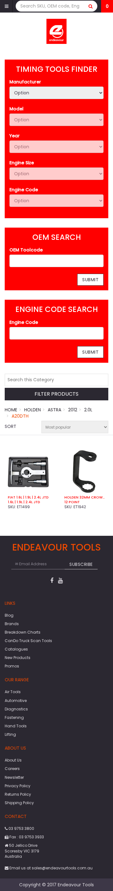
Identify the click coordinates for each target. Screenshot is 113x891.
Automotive (16, 700)
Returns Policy (18, 794)
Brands (12, 623)
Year (14, 136)
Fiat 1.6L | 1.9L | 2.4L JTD (28, 497)
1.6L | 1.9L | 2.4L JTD (24, 502)
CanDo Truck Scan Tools (28, 640)
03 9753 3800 (21, 828)
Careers (12, 768)
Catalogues (16, 649)
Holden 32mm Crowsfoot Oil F (84, 497)
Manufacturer (25, 82)
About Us (13, 760)
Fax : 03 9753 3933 (26, 837)
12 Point (72, 502)
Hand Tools (16, 726)
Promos (12, 666)
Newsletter (14, 777)
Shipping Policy (19, 802)
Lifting (10, 734)
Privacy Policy (17, 785)
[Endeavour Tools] (56, 31)
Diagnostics (16, 709)
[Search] (91, 6)
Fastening (14, 717)
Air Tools (13, 691)
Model (16, 109)
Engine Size (21, 163)
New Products (17, 657)
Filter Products (56, 394)
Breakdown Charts (22, 632)
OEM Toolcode (26, 250)
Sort (10, 426)
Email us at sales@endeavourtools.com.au (50, 868)
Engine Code (23, 190)
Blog (9, 615)
